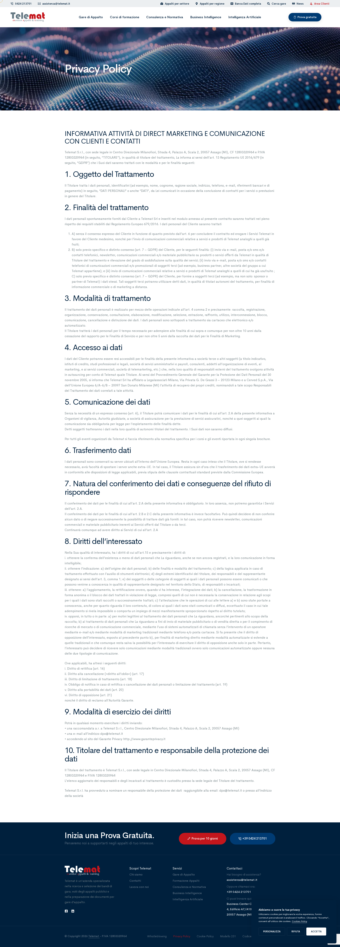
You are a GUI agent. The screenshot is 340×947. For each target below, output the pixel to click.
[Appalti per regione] (209, 3)
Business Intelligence (205, 17)
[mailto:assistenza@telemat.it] (39, 3)
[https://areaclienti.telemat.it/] (311, 3)
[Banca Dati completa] (246, 3)
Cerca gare (279, 3)
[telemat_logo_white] (94, 871)
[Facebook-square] (66, 911)
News (300, 3)
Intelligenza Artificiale (244, 17)
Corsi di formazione (124, 17)
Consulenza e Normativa (164, 17)
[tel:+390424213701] (12, 3)
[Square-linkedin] (72, 911)
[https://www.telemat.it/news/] (293, 3)
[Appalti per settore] (174, 3)
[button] (304, 17)
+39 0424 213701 (239, 892)
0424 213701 (23, 3)
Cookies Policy (299, 921)
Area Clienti (321, 3)
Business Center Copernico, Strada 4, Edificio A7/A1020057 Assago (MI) (251, 909)
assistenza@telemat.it (56, 3)
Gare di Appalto (91, 17)
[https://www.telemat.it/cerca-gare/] (268, 3)
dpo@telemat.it (111, 734)
